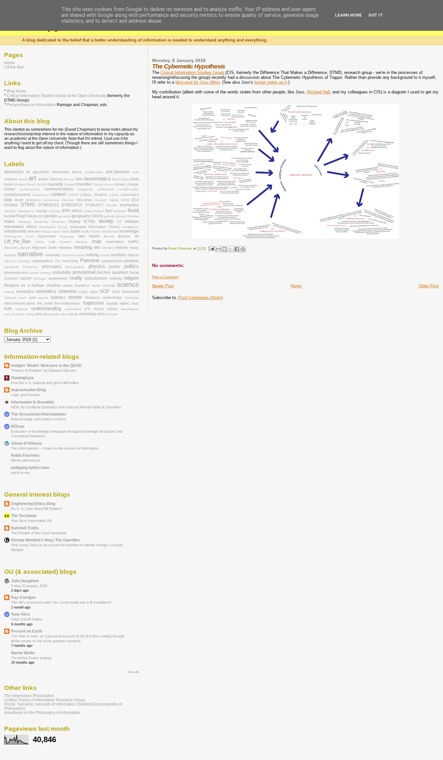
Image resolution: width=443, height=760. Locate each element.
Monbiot (108, 247)
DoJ (135, 200)
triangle (112, 303)
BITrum (17, 426)
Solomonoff (130, 292)
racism (25, 278)
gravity (121, 216)
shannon (67, 291)
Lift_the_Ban (17, 241)
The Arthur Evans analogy (31, 658)
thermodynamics (67, 303)
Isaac (56, 231)
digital (114, 200)
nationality (52, 255)
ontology (23, 261)
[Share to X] (230, 249)
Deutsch (101, 200)
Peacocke (30, 267)
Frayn (21, 216)
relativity (115, 278)
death (19, 200)
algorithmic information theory (57, 172)
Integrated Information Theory (95, 227)
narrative (30, 254)
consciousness (17, 194)
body (134, 179)
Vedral (98, 309)
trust (135, 303)
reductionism (96, 278)
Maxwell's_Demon (17, 247)
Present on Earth (26, 631)
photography (74, 267)
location (65, 242)
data (8, 200)
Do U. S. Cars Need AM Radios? (36, 509)
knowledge (129, 231)
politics (131, 266)
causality (55, 184)
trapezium (93, 303)
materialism (115, 242)
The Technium (24, 515)
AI (28, 172)
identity (106, 221)
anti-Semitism (118, 172)
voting (29, 314)
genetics (64, 216)
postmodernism (16, 272)
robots (68, 285)
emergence (26, 211)
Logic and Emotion (25, 395)
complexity (85, 189)
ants (135, 172)
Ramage (39, 278)
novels (105, 255)
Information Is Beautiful (32, 402)
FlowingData (22, 378)
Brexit (31, 184)
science (128, 284)
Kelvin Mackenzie (105, 231)
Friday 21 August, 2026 (29, 586)
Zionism (111, 314)
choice (108, 184)
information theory (53, 227)
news (80, 255)
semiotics (46, 291)
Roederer (82, 285)
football (9, 216)
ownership (70, 261)
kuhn (30, 236)
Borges (20, 184)
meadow (65, 247)
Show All (133, 672)
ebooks (111, 205)
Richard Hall (318, 92)
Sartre (96, 285)
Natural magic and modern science (38, 419)
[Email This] (218, 249)
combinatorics (29, 189)
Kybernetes (47, 236)
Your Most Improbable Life (31, 521)
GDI (40, 216)
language (67, 236)
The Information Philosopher (29, 696)
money (122, 247)
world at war (20, 473)
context (58, 194)
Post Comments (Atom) (200, 297)
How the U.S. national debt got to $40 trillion (45, 383)
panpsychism (112, 261)
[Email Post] (211, 248)
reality (76, 278)
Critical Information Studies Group (193, 72)
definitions (33, 200)
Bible (79, 179)
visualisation (130, 309)
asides (43, 179)
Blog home (16, 91)
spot (32, 297)
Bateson (56, 179)
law (81, 236)
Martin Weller (23, 653)
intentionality (15, 231)
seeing (9, 292)
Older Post (429, 285)
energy (41, 211)
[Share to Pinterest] (243, 249)
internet (34, 231)
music (134, 247)
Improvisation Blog (28, 390)
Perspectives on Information (31, 105)
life (137, 236)
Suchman (132, 297)
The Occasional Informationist (38, 414)
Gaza (32, 216)
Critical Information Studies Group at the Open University (56, 95)
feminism (119, 211)
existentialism (94, 211)
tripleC (125, 303)
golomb (109, 216)
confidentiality (128, 189)
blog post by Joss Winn (197, 82)
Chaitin (69, 184)
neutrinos (69, 255)
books (9, 184)
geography (81, 216)
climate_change (126, 184)
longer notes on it (271, 82)
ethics (77, 211)
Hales (9, 221)
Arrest (22, 179)
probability (62, 272)
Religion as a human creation (32, 285)
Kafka (86, 231)
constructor (40, 195)
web (38, 314)
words (73, 314)
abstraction (14, 172)
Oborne (10, 261)
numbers (118, 255)
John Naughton (25, 581)
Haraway (24, 221)
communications (58, 189)
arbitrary (11, 179)
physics (97, 266)
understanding (46, 308)
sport (22, 297)
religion (131, 278)
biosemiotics (97, 178)
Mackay (81, 242)
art (32, 178)
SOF (105, 291)
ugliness (21, 309)
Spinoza (10, 297)
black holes (120, 179)
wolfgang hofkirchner (30, 467)
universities (73, 309)
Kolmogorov (13, 236)
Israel (75, 231)
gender (50, 216)
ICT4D (89, 221)
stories (75, 297)
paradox (131, 261)
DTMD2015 (72, 205)
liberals (109, 236)
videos (112, 309)
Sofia (116, 292)
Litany (39, 242)
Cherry (97, 184)
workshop (87, 314)
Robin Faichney (25, 455)
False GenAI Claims (26, 619)
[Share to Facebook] (236, 249)
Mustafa (10, 255)
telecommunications (19, 303)
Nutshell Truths (25, 528)
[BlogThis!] (224, 249)
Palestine (90, 260)
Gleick (97, 216)
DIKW (125, 200)
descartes (84, 200)
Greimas (132, 216)
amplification (94, 172)
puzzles (104, 272)
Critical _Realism (93, 195)
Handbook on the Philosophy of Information (42, 712)
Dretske (11, 205)
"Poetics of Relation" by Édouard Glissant (43, 370)
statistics (58, 297)
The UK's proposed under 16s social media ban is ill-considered (61, 602)
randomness (58, 278)
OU (57, 261)
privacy (46, 272)
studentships (112, 297)
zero (101, 314)
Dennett (68, 200)
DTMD (28, 204)
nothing (92, 255)
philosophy (51, 266)
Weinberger (51, 314)
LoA (52, 242)
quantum (120, 272)
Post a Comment (165, 277)
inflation (132, 221)
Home (296, 285)
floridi (133, 210)
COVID (73, 195)
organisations (42, 261)
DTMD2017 (94, 205)
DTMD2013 (48, 205)
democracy (51, 200)
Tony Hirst (20, 614)
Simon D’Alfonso (26, 443)
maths (133, 241)
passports (11, 267)
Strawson (92, 297)
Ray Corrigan (23, 597)
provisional (84, 272)
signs (94, 292)
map (96, 241)
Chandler (83, 184)
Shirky (83, 292)
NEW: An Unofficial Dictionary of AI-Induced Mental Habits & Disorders (66, 407)
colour (9, 189)
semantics (25, 291)
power (34, 272)
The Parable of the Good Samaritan (38, 533)
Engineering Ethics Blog (33, 503)
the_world (45, 303)
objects (133, 255)
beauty (69, 179)
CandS (41, 184)
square (43, 297)
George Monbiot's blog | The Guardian (45, 540)
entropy (54, 211)
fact (108, 211)
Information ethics (20, 226)
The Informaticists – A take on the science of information (55, 448)
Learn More (348, 15)
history (74, 221)
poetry (114, 266)
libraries (124, 236)
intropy (46, 231)
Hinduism (58, 221)
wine (64, 314)
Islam (65, 231)
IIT (119, 221)
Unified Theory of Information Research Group (44, 700)
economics (129, 205)
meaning (83, 247)
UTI (87, 309)
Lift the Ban (14, 67)
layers (94, 236)
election (10, 211)
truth (8, 309)
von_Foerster (14, 314)
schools (109, 285)
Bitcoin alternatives (26, 460)
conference (105, 189)
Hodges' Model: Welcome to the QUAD (46, 365)
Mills (97, 247)
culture (114, 195)
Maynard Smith (44, 247)
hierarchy (41, 221)
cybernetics (129, 195)
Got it (375, 15)
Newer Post (163, 285)
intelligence (130, 227)
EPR (66, 211)
